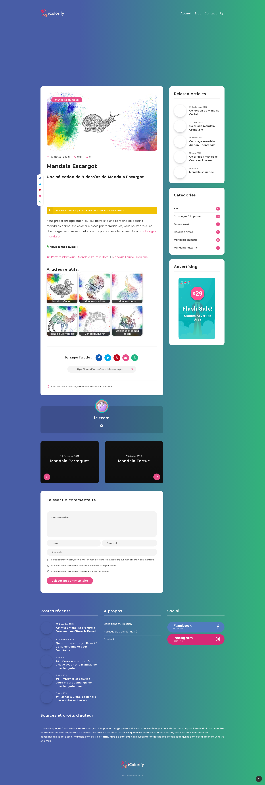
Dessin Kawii (181, 224)
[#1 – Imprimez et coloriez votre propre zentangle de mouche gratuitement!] (46, 679)
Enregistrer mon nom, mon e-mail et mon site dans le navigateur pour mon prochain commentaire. (103, 559)
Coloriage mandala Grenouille (202, 128)
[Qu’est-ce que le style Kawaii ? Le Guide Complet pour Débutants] (46, 643)
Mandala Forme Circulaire (130, 257)
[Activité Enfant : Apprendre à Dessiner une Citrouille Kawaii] (46, 628)
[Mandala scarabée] (180, 172)
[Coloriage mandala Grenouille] (180, 126)
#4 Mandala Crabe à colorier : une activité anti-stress (76, 698)
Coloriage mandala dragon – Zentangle (202, 143)
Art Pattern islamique (61, 257)
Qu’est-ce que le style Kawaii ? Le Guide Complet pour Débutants (76, 647)
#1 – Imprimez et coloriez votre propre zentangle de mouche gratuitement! (74, 682)
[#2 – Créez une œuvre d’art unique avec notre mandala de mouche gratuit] (46, 661)
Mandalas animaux (67, 99)
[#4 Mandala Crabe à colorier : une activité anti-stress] (46, 697)
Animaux (71, 386)
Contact (211, 13)
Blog (198, 13)
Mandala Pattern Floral (93, 257)
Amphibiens (58, 386)
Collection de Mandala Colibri (204, 112)
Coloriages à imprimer (188, 216)
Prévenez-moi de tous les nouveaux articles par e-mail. (80, 571)
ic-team (101, 418)
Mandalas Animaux (101, 386)
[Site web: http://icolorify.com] (101, 426)
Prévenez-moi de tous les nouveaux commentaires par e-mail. (84, 565)
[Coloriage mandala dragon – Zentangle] (180, 141)
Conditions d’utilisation (118, 624)
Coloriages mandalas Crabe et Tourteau (203, 158)
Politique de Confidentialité (120, 631)
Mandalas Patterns (186, 247)
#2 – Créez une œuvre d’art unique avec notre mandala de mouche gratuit (76, 665)
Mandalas (83, 386)
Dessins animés (183, 232)
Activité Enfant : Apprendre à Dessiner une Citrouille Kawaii (76, 629)
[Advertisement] (132, 53)
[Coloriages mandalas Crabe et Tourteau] (180, 157)
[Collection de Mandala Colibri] (180, 111)
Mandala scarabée (201, 172)
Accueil (186, 13)
